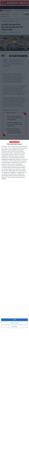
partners (10, 146)
